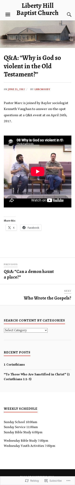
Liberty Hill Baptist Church (37, 9)
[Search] (65, 14)
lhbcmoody (42, 89)
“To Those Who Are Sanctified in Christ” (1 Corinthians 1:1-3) (37, 376)
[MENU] (8, 14)
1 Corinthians (14, 365)
